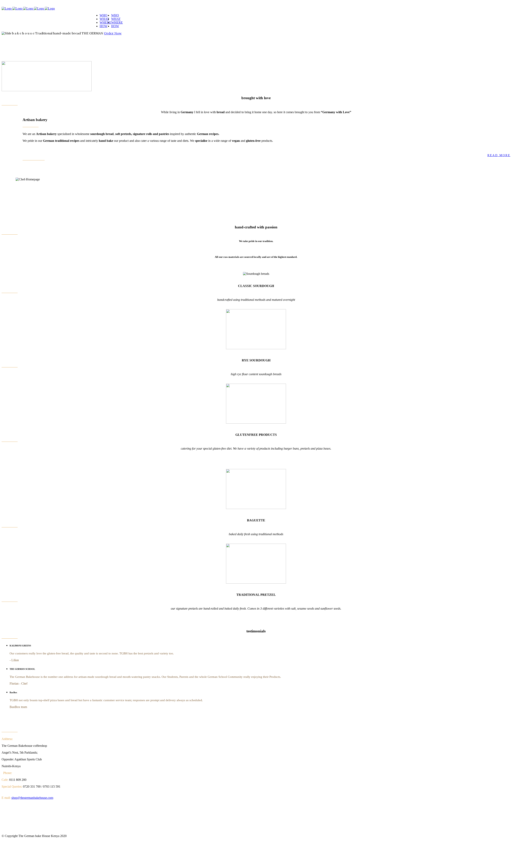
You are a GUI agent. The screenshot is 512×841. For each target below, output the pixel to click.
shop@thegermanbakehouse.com (32, 797)
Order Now (113, 33)
